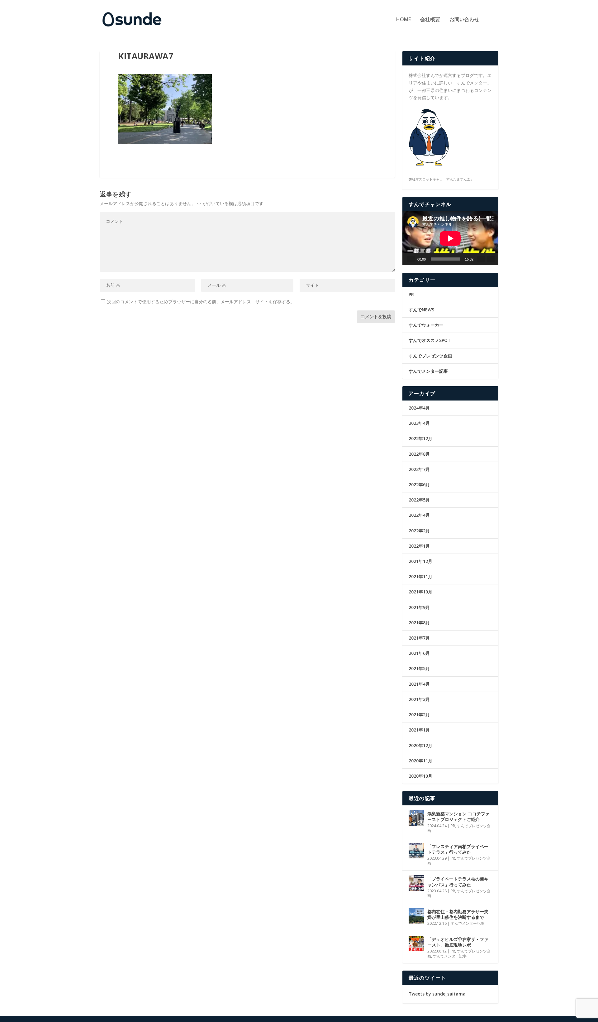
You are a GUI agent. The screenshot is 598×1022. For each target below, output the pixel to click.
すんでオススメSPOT (430, 340)
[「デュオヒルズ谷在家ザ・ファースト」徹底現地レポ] (416, 943)
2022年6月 (419, 484)
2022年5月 (419, 500)
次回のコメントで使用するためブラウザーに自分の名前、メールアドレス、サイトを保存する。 (201, 302)
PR (411, 294)
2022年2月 (419, 531)
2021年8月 (419, 623)
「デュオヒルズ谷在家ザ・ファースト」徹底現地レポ (457, 942)
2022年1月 (419, 546)
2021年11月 (420, 576)
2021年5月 (419, 668)
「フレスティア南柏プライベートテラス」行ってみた (457, 849)
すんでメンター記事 (428, 371)
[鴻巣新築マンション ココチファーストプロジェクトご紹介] (416, 818)
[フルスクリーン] (491, 259)
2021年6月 (419, 653)
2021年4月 (419, 684)
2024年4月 (419, 408)
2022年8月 (419, 454)
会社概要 (430, 20)
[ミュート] (481, 259)
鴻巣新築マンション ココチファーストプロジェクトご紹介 (458, 816)
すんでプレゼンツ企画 (430, 356)
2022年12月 (420, 438)
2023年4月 (419, 423)
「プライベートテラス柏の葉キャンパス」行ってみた (457, 881)
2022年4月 (419, 515)
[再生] (411, 259)
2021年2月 (419, 714)
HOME (403, 20)
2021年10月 (420, 592)
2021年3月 (419, 699)
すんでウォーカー (426, 325)
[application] (450, 238)
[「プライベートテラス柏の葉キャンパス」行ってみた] (416, 883)
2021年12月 (420, 561)
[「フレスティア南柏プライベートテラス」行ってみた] (416, 850)
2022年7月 (419, 469)
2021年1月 (419, 730)
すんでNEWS (421, 310)
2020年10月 (420, 776)
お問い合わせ (464, 20)
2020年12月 (420, 745)
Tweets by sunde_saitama (437, 994)
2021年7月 (419, 638)
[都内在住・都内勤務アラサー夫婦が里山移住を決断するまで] (416, 916)
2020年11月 (420, 761)
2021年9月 (419, 607)
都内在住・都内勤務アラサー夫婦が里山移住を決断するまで (457, 914)
